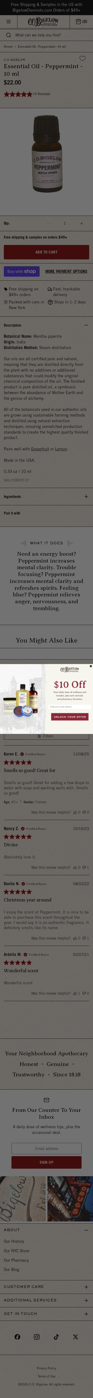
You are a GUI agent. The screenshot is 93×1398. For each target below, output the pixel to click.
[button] (69, 683)
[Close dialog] (91, 666)
